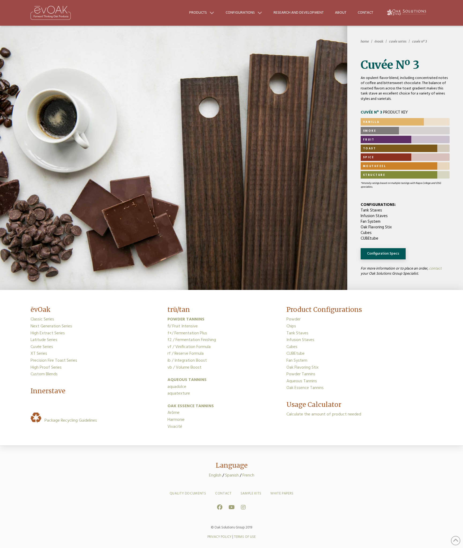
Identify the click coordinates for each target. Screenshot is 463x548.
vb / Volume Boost (184, 367)
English (215, 475)
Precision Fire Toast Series (54, 360)
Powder (293, 319)
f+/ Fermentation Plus (187, 333)
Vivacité (174, 426)
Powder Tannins (300, 374)
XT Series (39, 353)
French (248, 475)
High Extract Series (48, 333)
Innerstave (48, 391)
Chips (291, 326)
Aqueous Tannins (301, 381)
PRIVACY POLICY (219, 537)
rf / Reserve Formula (185, 353)
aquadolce (176, 386)
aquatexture (178, 393)
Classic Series (42, 319)
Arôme (173, 412)
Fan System (296, 360)
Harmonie (176, 419)
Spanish (232, 475)
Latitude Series (44, 340)
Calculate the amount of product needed (323, 414)
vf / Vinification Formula (189, 346)
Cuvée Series (42, 346)
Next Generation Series (51, 326)
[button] (383, 253)
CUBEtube (295, 353)
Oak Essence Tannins (305, 387)
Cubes (291, 346)
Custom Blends (44, 374)
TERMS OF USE (245, 537)
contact (435, 269)
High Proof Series (46, 367)
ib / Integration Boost (187, 360)
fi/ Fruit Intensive (182, 326)
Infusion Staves (300, 340)
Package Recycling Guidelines (69, 420)
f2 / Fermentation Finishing (191, 340)
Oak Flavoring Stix (302, 367)
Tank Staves (297, 333)
